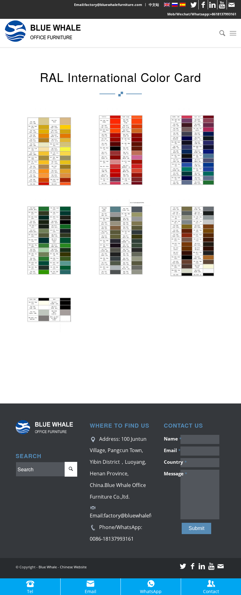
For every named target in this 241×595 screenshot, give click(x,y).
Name (172, 438)
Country (172, 462)
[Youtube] (222, 4)
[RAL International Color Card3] (194, 153)
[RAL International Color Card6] (194, 244)
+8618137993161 (223, 14)
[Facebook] (203, 4)
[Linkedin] (212, 4)
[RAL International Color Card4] (51, 244)
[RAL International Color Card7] (51, 335)
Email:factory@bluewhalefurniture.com (108, 4)
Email (172, 450)
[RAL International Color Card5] (123, 244)
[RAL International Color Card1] (51, 153)
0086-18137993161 (112, 538)
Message (172, 473)
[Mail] (231, 4)
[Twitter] (193, 4)
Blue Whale (48, 567)
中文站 (154, 4)
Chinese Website (73, 567)
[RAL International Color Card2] (123, 153)
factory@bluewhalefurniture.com (143, 515)
